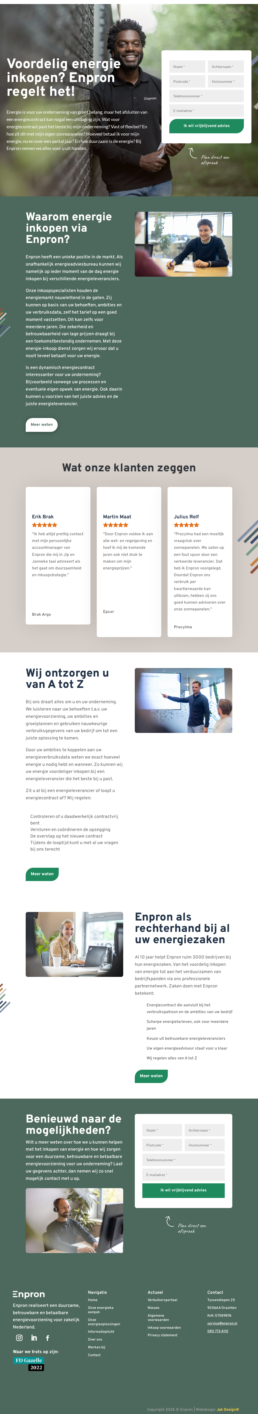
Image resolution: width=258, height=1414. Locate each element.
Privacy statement (162, 1335)
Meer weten (42, 424)
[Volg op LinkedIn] (33, 1338)
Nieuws (153, 1308)
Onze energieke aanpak (101, 1310)
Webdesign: (220, 1409)
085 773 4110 (217, 1331)
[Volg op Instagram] (19, 1338)
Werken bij (96, 1347)
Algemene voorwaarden (158, 1318)
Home (93, 1300)
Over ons (95, 1340)
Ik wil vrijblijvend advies (207, 126)
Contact (94, 1355)
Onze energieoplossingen (104, 1322)
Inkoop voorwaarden (164, 1328)
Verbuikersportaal (162, 1300)
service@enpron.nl (222, 1323)
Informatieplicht (101, 1332)
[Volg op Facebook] (47, 1338)
